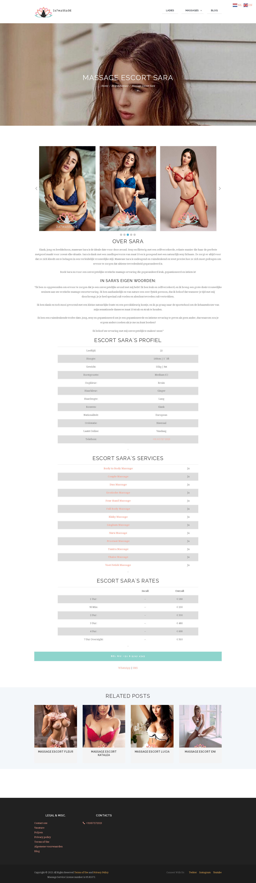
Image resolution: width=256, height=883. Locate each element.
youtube (217, 872)
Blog (113, 85)
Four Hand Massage (118, 500)
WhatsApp (124, 667)
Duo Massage (118, 484)
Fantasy (124, 85)
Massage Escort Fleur (55, 751)
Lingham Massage (118, 524)
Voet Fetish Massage (118, 565)
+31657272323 (94, 823)
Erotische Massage (118, 492)
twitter (193, 872)
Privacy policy (42, 837)
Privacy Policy (101, 872)
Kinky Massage (118, 516)
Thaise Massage (118, 557)
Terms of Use (41, 841)
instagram (205, 872)
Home (104, 85)
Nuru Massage (118, 533)
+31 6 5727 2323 (161, 439)
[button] (121, 235)
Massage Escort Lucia (152, 751)
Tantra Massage (118, 549)
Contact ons (40, 823)
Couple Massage (118, 476)
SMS (135, 667)
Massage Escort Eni (200, 751)
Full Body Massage (118, 508)
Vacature (39, 827)
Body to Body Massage (118, 468)
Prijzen (38, 832)
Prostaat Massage (118, 541)
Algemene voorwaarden (48, 846)
